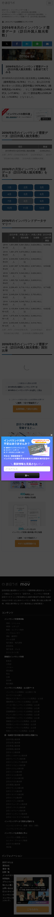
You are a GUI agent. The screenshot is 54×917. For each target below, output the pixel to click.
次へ (27, 475)
